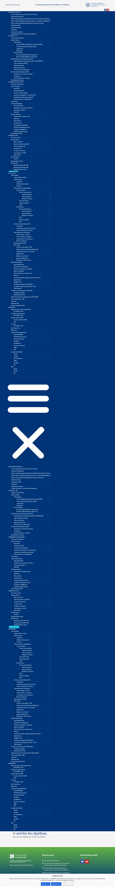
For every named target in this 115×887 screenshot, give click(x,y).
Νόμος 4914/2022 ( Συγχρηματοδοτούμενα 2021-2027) (29, 44)
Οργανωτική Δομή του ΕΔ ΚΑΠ (21, 144)
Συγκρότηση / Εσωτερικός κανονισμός (23, 74)
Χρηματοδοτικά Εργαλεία (20, 243)
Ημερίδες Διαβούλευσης (22, 258)
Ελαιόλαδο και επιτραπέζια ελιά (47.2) (23, 108)
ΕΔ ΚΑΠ (16, 356)
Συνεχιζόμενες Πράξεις (19, 292)
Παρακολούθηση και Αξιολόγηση (22, 232)
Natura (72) (16, 118)
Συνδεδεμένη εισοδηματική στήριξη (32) (23, 97)
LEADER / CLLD (18, 282)
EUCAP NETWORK (18, 334)
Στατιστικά (19, 185)
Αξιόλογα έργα (14, 163)
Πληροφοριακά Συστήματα (17, 80)
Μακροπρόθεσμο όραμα (17, 161)
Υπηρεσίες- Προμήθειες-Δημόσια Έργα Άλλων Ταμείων (27, 277)
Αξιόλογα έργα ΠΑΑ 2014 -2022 (21, 167)
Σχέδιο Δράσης (17, 154)
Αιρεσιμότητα (14, 101)
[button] (28, 420)
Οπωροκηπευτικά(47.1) (19, 110)
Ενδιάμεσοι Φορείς (15, 25)
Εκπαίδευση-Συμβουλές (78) (20, 131)
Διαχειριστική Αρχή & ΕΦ (17, 16)
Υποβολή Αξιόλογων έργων (20, 169)
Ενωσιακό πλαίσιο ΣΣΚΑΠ (20, 319)
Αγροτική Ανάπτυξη (16, 114)
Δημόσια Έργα (17, 279)
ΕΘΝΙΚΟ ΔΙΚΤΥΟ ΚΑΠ (13, 135)
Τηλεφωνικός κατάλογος (17, 32)
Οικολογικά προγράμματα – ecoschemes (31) (25, 95)
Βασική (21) (16, 88)
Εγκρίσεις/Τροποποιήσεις (20, 177)
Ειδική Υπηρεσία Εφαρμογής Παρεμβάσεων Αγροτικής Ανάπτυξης (27, 23)
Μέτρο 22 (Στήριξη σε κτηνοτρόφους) (23, 273)
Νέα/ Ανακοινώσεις (15, 328)
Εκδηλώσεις (14, 330)
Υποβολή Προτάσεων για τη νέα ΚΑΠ (25, 251)
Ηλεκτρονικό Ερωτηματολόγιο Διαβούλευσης (27, 249)
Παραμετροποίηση (68, 884)
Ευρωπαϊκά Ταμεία (24, 200)
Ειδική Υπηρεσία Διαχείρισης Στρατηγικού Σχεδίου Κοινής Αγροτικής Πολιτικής (30, 18)
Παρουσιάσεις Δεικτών (19, 67)
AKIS (15, 321)
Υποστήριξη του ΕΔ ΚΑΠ (20, 152)
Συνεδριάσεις (17, 76)
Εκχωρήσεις (19, 50)
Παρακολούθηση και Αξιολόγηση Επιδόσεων (22, 59)
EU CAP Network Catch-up (20, 336)
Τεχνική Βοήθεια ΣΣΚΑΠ (16, 133)
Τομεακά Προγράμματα (16, 103)
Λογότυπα (13, 324)
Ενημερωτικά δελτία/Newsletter (18, 332)
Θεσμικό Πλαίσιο (15, 40)
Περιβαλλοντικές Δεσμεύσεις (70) (22, 116)
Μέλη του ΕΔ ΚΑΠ (18, 141)
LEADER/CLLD (17, 343)
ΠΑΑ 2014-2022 (11, 173)
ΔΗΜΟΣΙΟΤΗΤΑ (11, 307)
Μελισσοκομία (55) (18, 105)
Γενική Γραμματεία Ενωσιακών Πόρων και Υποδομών (24, 14)
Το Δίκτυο (16, 159)
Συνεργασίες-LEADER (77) (20, 129)
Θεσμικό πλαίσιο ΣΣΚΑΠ (17, 317)
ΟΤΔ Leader (14, 29)
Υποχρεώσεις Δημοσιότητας (18, 313)
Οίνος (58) (16, 112)
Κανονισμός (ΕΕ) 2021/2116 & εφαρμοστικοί (26, 56)
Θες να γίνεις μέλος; (16, 137)
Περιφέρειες (19, 181)
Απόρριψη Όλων (56, 884)
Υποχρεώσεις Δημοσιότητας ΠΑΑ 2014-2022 (21, 290)
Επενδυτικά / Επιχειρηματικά (21, 266)
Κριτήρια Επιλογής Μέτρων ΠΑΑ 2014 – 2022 (25, 286)
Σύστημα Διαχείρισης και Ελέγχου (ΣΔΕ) (26, 46)
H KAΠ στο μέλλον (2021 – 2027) (24, 247)
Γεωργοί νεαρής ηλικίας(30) (20, 92)
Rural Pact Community (19, 345)
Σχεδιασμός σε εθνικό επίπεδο (23, 260)
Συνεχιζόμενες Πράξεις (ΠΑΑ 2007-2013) (23, 284)
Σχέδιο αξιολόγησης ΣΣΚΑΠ (20, 63)
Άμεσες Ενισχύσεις (15, 86)
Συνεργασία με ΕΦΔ (16, 27)
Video (12, 366)
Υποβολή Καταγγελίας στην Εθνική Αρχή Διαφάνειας (24, 33)
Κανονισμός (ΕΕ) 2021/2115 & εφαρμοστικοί (26, 54)
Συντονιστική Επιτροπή (20, 146)
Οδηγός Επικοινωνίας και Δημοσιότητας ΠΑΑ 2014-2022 (24, 297)
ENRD (15, 347)
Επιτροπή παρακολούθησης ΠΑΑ (22, 224)
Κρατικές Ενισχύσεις (24, 203)
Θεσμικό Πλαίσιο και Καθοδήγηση (22, 188)
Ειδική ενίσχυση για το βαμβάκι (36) (22, 99)
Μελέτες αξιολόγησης (21, 240)
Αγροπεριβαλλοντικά (19, 264)
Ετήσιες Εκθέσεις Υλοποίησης (24, 236)
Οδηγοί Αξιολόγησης (19, 65)
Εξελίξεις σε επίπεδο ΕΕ (22, 256)
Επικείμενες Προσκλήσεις (17, 84)
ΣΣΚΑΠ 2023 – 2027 (12, 35)
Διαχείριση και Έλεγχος (27, 215)
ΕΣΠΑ (20, 217)
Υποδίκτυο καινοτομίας (19, 150)
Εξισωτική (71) (17, 120)
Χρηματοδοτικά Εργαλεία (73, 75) (22, 127)
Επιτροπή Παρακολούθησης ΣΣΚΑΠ (20, 71)
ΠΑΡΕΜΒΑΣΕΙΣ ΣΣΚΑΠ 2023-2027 (16, 82)
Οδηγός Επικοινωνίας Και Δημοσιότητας (21, 309)
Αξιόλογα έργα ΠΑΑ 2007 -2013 (21, 165)
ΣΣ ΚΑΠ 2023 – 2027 (18, 311)
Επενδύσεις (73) (18, 123)
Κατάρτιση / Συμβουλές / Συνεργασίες (23, 268)
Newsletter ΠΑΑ (15, 303)
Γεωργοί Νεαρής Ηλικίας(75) (20, 125)
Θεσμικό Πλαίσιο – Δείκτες (23, 234)
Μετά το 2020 (17, 245)
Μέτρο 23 (16, 275)
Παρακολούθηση (18, 179)
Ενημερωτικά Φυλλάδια (17, 352)
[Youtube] (108, 10)
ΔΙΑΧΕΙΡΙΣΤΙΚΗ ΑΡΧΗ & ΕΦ (14, 12)
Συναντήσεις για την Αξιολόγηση (22, 69)
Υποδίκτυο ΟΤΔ (18, 148)
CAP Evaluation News (19, 339)
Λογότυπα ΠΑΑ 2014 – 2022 (17, 299)
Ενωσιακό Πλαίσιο (18, 52)
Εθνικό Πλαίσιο (17, 42)
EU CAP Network (15, 157)
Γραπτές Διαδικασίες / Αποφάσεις (22, 78)
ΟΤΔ (15, 349)
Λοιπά (20, 205)
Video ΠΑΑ (13, 301)
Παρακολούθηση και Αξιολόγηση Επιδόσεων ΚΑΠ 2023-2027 (28, 61)
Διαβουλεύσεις (20, 253)
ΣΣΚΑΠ (15, 354)
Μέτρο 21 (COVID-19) (19, 271)
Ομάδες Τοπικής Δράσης (23, 184)
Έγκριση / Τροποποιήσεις (17, 38)
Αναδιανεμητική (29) (19, 90)
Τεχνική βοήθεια (17, 288)
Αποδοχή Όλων (46, 884)
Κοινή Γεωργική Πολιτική (25, 192)
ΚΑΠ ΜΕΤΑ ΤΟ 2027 (13, 171)
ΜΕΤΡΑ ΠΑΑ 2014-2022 (16, 262)
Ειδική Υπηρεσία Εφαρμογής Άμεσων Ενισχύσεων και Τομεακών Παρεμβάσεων (30, 21)
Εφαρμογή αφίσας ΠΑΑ (19, 294)
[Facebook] (105, 10)
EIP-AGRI (16, 341)
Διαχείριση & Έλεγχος (27, 198)
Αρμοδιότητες (20, 48)
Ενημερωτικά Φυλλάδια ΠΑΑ (18, 305)
